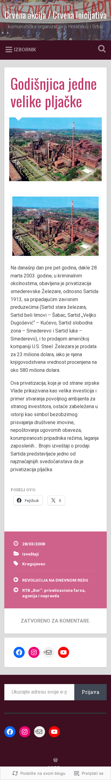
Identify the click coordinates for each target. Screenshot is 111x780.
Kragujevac (33, 563)
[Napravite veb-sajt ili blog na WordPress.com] (55, 760)
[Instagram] (33, 652)
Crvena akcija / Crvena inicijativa (56, 15)
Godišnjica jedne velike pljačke (53, 92)
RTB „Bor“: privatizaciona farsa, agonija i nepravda (54, 593)
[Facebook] (19, 652)
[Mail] (48, 652)
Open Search (100, 49)
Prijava (90, 692)
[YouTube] (63, 652)
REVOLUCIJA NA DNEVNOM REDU (55, 580)
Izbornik (25, 49)
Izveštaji (30, 553)
